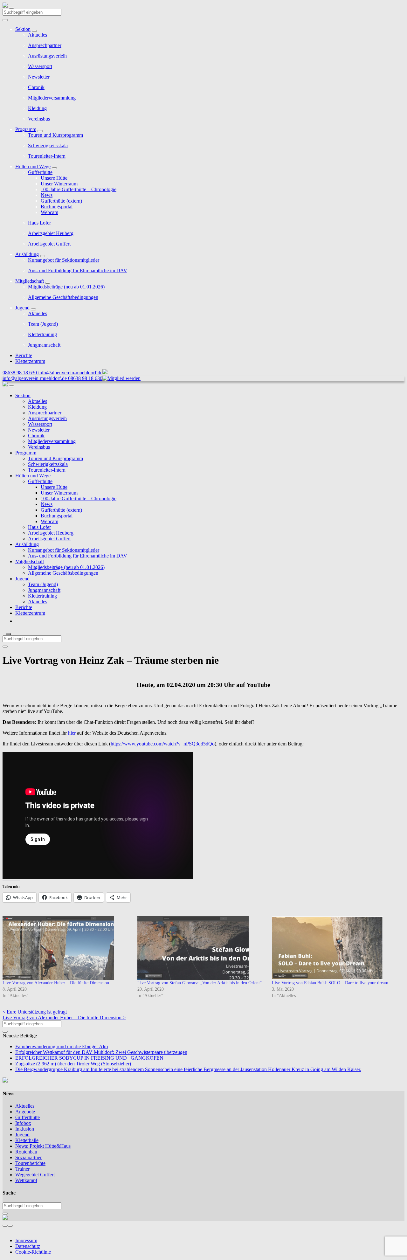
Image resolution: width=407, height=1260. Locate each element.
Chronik (36, 87)
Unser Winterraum (59, 183)
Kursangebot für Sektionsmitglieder (63, 260)
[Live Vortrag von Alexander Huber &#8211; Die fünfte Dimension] (67, 948)
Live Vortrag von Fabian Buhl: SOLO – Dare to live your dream (330, 982)
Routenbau (26, 1151)
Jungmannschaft (44, 345)
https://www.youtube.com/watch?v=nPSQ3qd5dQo (163, 743)
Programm (25, 129)
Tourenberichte (30, 1163)
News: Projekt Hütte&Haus (43, 1146)
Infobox (23, 1123)
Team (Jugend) (43, 324)
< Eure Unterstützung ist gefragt (35, 1011)
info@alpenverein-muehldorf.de (70, 372)
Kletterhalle (26, 1140)
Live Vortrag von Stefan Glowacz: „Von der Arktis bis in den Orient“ (199, 982)
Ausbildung (27, 254)
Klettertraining (42, 334)
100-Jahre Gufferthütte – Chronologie (78, 189)
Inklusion (24, 1129)
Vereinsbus (39, 118)
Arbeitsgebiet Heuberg (50, 233)
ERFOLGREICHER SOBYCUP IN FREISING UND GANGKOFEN (89, 1058)
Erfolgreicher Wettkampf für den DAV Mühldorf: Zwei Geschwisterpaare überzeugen (101, 1052)
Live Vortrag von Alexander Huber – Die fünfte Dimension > (64, 1017)
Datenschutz (27, 1246)
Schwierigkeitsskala (48, 145)
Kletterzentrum (30, 361)
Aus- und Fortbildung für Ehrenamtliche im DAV (77, 270)
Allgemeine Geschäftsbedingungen (63, 297)
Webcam (49, 212)
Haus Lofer (39, 222)
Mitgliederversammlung (52, 97)
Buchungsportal (56, 206)
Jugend (22, 307)
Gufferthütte (40, 172)
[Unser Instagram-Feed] (10, 1224)
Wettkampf (26, 1180)
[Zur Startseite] (6, 6)
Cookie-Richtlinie (33, 1252)
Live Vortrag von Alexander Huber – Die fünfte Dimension (56, 982)
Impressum (26, 1240)
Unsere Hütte (54, 178)
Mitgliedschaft (29, 281)
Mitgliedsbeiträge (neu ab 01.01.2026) (66, 286)
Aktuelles (37, 35)
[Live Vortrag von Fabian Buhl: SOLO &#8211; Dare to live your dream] (336, 948)
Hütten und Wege (33, 166)
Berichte (23, 355)
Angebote (25, 1111)
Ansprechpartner (44, 45)
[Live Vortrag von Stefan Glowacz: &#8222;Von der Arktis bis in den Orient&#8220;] (201, 948)
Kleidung (37, 108)
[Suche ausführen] (5, 646)
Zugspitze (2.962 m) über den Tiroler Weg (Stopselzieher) (73, 1063)
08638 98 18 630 (20, 372)
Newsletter (39, 77)
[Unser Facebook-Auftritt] (5, 1224)
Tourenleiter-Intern (47, 156)
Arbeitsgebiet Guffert (49, 243)
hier (72, 733)
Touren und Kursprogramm (55, 135)
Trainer (22, 1169)
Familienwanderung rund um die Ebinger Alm (61, 1046)
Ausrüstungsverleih (47, 56)
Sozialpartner (28, 1157)
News (46, 195)
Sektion (23, 29)
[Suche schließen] (8, 634)
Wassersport (40, 66)
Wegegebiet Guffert (35, 1174)
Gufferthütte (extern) (61, 201)
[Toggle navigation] (11, 8)
